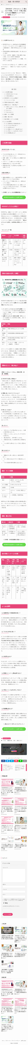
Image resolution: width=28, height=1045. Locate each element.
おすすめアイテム (6, 17)
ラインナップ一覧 (10, 100)
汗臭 (14, 740)
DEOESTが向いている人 (12, 94)
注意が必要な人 (9, 95)
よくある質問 (7, 121)
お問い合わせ (23, 1040)
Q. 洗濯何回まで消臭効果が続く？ (14, 123)
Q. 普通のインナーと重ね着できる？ (14, 129)
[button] (26, 1)
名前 (4, 884)
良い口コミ (8, 110)
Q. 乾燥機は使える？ (11, 132)
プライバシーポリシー (15, 1040)
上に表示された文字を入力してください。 (11, 906)
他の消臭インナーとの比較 (11, 119)
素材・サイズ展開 (9, 114)
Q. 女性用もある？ (10, 127)
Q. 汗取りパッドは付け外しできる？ (14, 131)
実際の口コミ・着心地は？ (11, 104)
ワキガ (4, 740)
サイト (4, 894)
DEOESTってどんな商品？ (11, 98)
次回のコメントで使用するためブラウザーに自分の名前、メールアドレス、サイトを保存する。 (14, 900)
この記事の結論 (8, 92)
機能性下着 (9, 740)
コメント (5, 867)
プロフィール (8, 1040)
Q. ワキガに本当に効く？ (12, 125)
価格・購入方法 (8, 116)
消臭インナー (19, 740)
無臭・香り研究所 (14, 1)
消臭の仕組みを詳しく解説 (11, 102)
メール (5, 889)
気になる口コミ (9, 112)
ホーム (3, 1040)
